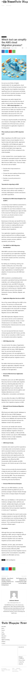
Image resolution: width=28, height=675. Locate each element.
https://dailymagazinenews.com (14, 602)
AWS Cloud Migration (10, 559)
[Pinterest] (10, 51)
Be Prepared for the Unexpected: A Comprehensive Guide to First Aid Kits (20, 581)
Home (3, 5)
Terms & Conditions (21, 657)
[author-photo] (14, 598)
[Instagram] (12, 614)
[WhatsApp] (13, 51)
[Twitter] (6, 51)
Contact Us (21, 662)
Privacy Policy (22, 660)
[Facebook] (3, 51)
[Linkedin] (15, 614)
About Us (21, 664)
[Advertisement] (14, 21)
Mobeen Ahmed (6, 47)
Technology (8, 5)
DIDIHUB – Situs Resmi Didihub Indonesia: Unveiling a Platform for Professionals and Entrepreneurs (8, 582)
